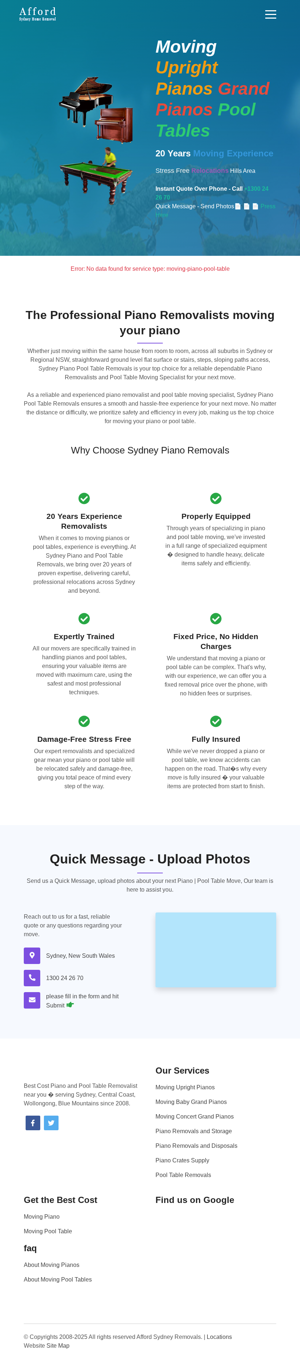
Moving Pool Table (48, 1231)
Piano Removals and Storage (193, 1131)
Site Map (58, 1346)
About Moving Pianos (51, 1265)
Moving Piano (42, 1217)
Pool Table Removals (183, 1175)
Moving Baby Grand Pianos (191, 1102)
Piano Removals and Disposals (196, 1146)
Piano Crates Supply (182, 1160)
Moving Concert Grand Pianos (194, 1116)
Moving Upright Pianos (185, 1087)
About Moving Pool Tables (58, 1279)
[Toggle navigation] (271, 14)
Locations (219, 1337)
